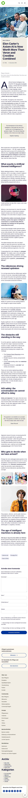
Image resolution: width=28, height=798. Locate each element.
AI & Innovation (7, 773)
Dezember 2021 (7, 766)
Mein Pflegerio (5, 696)
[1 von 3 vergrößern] (11, 474)
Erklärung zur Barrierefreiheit (8, 734)
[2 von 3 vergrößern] (25, 474)
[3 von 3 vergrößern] (25, 487)
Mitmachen (13, 655)
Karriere (4, 725)
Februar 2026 (7, 764)
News (3, 720)
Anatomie (4, 715)
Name (2, 595)
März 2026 (6, 762)
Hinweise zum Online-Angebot (9, 753)
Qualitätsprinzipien (6, 682)
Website (3, 609)
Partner (3, 687)
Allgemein (6, 775)
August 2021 (7, 767)
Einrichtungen (5, 718)
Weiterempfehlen (6, 704)
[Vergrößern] (25, 186)
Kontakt (3, 690)
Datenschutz (5, 748)
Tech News (6, 779)
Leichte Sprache (6, 739)
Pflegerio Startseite (5, 73)
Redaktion (4, 680)
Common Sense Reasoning (13, 354)
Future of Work (5, 558)
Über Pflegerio (5, 677)
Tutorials (6, 781)
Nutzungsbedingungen (7, 751)
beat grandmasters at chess (11, 103)
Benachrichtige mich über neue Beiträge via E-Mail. (14, 628)
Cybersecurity (5, 555)
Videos (3, 723)
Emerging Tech (14, 555)
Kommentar (4, 576)
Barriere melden (5, 732)
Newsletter (4, 701)
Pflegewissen (5, 713)
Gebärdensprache (6, 737)
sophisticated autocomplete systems (10, 235)
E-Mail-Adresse (5, 602)
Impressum (4, 746)
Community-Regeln (6, 706)
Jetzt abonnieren (14, 665)
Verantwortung (5, 685)
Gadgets (6, 778)
